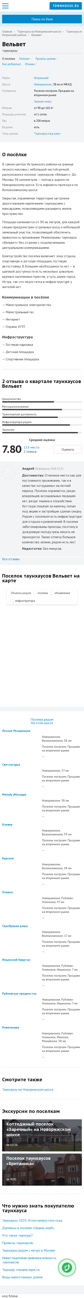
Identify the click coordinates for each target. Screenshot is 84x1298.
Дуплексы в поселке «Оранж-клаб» (28, 1228)
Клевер (7, 824)
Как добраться (11, 64)
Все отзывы (11, 559)
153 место (31, 447)
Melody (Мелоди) (14, 794)
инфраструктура (25, 601)
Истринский (41, 78)
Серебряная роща (15, 926)
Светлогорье (11, 764)
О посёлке (8, 59)
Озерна (7, 892)
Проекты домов (47, 59)
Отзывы (31, 64)
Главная (7, 31)
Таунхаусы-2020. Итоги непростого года (32, 1220)
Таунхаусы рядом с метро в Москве (28, 1250)
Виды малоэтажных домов (22, 1277)
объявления (62, 593)
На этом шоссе (42, 723)
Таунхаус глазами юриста (20, 1269)
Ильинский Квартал (16, 960)
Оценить (68, 449)
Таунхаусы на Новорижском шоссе (39, 31)
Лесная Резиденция (16, 731)
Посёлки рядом (42, 719)
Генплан (25, 59)
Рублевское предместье (19, 993)
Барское (8, 858)
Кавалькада (10, 1027)
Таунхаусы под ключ (47, 133)
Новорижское (42, 84)
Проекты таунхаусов (17, 1243)
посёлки (43, 593)
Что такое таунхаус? (17, 1235)
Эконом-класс (43, 101)
